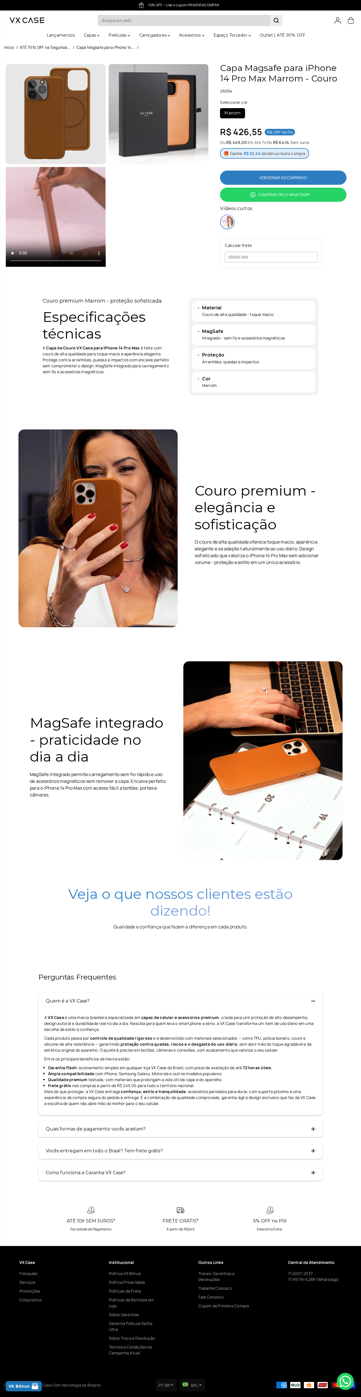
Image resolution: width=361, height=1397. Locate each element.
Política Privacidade (127, 1282)
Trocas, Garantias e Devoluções (216, 1276)
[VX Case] (27, 20)
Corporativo (30, 1299)
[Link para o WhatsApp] (345, 1381)
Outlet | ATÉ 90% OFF (282, 35)
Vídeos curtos (236, 208)
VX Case (44, 1385)
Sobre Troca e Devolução (132, 1338)
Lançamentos (61, 35)
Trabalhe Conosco (215, 1288)
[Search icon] (276, 20)
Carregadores (153, 35)
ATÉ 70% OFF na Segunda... (45, 47)
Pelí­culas (118, 35)
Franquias (28, 1273)
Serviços (27, 1282)
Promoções (29, 1291)
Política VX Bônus (125, 1273)
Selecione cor (234, 102)
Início (9, 47)
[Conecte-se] (338, 20)
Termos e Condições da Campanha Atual (130, 1350)
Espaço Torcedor (230, 35)
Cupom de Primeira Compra (223, 1305)
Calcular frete (238, 245)
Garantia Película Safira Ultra (131, 1326)
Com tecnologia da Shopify (77, 1385)
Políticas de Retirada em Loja (131, 1302)
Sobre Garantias (124, 1314)
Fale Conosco (211, 1297)
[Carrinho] (351, 20)
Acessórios (190, 35)
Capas (90, 35)
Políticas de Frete (125, 1291)
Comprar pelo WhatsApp (284, 194)
